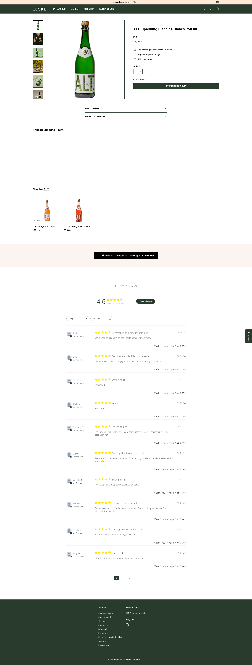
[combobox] (77, 318)
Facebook (102, 629)
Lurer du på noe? (95, 116)
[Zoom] (84, 59)
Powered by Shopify (132, 659)
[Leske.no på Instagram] (127, 624)
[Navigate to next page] (141, 578)
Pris (135, 36)
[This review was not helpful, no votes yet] (183, 346)
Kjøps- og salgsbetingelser (110, 637)
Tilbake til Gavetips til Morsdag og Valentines (127, 255)
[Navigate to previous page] (110, 578)
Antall (136, 66)
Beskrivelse (92, 108)
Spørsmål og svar (106, 613)
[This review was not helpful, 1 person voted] (183, 519)
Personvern (103, 645)
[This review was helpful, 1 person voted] (178, 369)
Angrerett (102, 641)
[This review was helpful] (178, 469)
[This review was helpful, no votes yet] (178, 346)
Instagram (103, 633)
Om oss (102, 621)
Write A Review (146, 301)
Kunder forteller (105, 617)
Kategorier (58, 9)
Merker (75, 9)
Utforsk (89, 9)
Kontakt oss (106, 9)
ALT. (46, 189)
